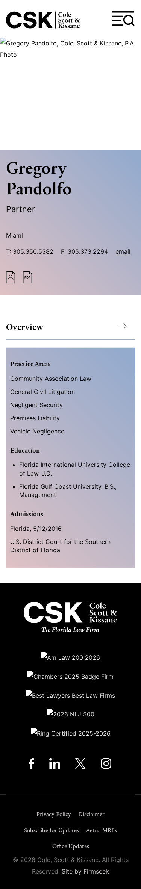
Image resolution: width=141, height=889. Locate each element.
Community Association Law (50, 378)
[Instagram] (106, 765)
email (122, 251)
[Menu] (123, 19)
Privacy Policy (53, 814)
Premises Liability (35, 418)
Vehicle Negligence (37, 431)
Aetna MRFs (101, 830)
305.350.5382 (33, 251)
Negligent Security (36, 405)
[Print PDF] (27, 281)
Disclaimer (91, 814)
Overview (24, 327)
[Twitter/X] (80, 765)
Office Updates (70, 846)
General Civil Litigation (42, 391)
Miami (14, 235)
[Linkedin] (55, 765)
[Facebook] (31, 765)
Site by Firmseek (85, 871)
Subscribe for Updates (51, 830)
